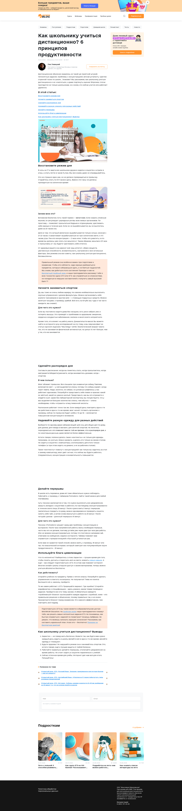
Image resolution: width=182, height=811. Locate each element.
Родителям (84, 27)
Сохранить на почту (97, 66)
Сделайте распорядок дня (49, 103)
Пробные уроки (105, 16)
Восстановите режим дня (49, 96)
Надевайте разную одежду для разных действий (59, 106)
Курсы (69, 16)
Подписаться (136, 16)
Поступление (56, 27)
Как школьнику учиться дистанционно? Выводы (59, 117)
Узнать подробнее (127, 52)
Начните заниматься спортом (51, 99)
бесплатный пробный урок (54, 273)
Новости (137, 27)
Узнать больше (89, 6)
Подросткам (70, 27)
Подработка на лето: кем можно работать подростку (104, 768)
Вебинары (78, 16)
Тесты (126, 27)
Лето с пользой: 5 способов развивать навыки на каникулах (47, 768)
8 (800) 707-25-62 (123, 804)
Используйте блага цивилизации (52, 113)
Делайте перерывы (46, 110)
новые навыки (95, 560)
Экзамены (43, 27)
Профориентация (91, 16)
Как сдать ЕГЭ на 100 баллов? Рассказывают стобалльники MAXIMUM (76, 768)
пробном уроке (69, 611)
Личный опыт (114, 27)
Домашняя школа (99, 27)
